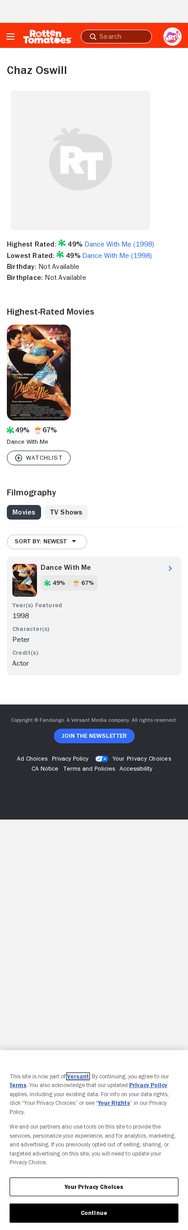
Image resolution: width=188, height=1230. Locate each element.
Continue (94, 1213)
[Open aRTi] (172, 36)
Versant (78, 1076)
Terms (18, 1085)
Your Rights (114, 1103)
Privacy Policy (148, 1085)
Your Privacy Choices (142, 758)
